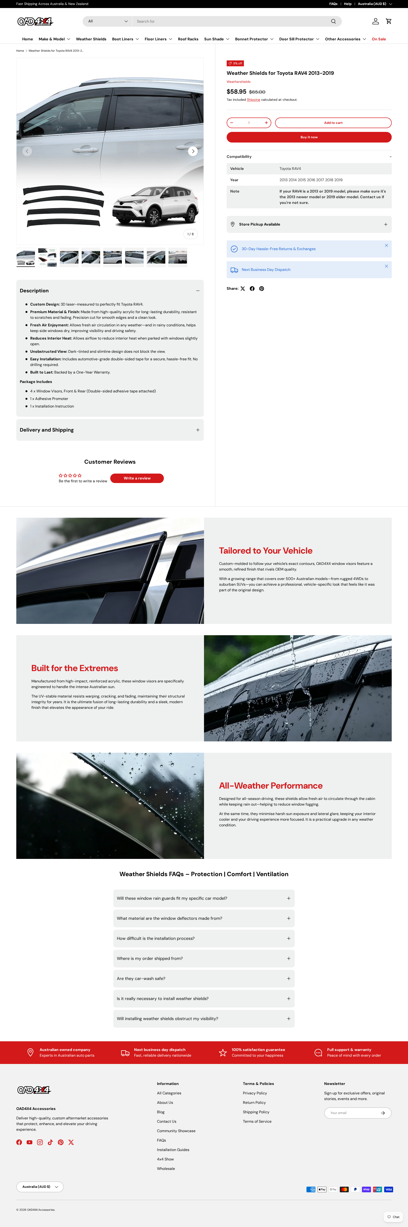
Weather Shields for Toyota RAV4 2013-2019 (57, 51)
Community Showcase (176, 1130)
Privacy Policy (255, 1093)
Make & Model (52, 39)
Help (348, 4)
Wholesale (166, 1168)
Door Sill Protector (296, 39)
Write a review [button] (137, 478)
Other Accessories (343, 39)
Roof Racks (188, 39)
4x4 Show (165, 1159)
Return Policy (254, 1102)
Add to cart (333, 123)
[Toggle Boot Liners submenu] (137, 39)
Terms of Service (257, 1121)
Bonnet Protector (251, 39)
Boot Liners (122, 39)
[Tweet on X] (242, 288)
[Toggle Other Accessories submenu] (364, 39)
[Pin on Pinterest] (261, 288)
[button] (389, 21)
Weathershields (239, 82)
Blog (161, 1111)
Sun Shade (214, 39)
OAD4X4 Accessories (41, 1210)
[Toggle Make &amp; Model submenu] (68, 39)
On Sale (379, 39)
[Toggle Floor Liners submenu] (170, 39)
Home (27, 39)
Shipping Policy (256, 1111)
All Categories (169, 1093)
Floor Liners (156, 39)
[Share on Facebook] (252, 288)
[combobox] (212, 21)
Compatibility (239, 156)
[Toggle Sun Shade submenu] (227, 39)
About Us (165, 1102)
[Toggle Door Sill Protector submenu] (317, 39)
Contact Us (166, 1121)
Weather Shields (91, 39)
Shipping (253, 99)
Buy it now (309, 137)
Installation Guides (173, 1149)
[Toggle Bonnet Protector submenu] (272, 39)
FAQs (333, 4)
